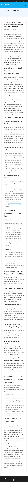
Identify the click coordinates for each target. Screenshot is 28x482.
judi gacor (17, 31)
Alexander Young (13, 29)
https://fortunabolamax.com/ (15, 203)
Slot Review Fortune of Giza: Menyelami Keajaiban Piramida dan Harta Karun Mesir (14, 24)
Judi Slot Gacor (9, 31)
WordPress (23, 478)
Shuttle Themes (11, 478)
